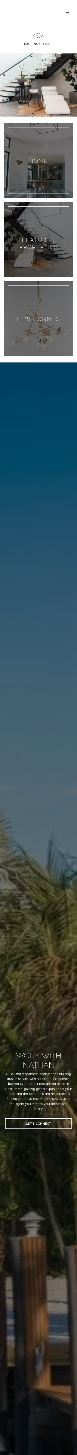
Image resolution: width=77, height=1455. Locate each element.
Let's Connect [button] (38, 1123)
